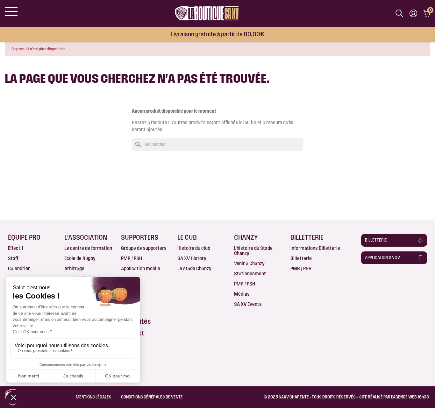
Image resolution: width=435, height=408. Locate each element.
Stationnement (250, 273)
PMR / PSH (131, 258)
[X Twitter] (415, 279)
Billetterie (301, 258)
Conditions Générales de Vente (152, 397)
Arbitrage (74, 268)
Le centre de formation (88, 248)
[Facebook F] (366, 279)
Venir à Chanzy (249, 263)
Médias (242, 294)
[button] (394, 240)
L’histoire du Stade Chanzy (253, 250)
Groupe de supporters (144, 248)
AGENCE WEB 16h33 (411, 397)
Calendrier (19, 268)
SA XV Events (248, 304)
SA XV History (191, 258)
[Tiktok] (366, 290)
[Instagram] (378, 279)
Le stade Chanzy (194, 268)
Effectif (15, 248)
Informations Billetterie (315, 248)
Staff (13, 258)
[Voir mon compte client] (413, 13)
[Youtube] (403, 279)
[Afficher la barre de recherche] (399, 13)
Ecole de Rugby (80, 258)
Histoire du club (193, 248)
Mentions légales (93, 397)
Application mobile (140, 268)
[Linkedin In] (391, 279)
